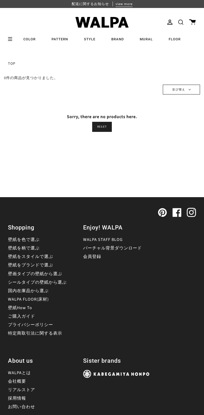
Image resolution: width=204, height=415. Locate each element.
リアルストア (21, 390)
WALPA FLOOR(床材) (28, 299)
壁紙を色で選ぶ (24, 240)
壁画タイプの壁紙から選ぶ (35, 274)
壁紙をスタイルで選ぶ (30, 257)
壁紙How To (20, 308)
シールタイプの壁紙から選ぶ (37, 282)
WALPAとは (19, 373)
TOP (11, 63)
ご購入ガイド (21, 316)
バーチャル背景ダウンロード (112, 248)
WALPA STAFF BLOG (103, 240)
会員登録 (92, 257)
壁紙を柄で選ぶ (24, 248)
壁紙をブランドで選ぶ (30, 265)
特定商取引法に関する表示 (35, 333)
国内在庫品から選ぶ (28, 291)
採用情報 (17, 398)
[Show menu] (12, 39)
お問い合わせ (21, 407)
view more (124, 4)
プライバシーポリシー (30, 325)
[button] (180, 22)
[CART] (192, 22)
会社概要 (17, 381)
